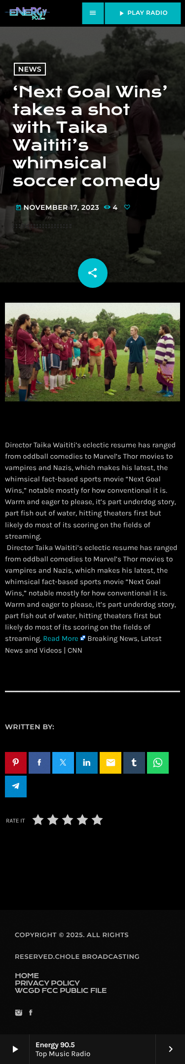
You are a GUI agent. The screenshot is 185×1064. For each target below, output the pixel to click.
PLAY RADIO (142, 13)
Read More (60, 638)
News (29, 69)
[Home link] (27, 13)
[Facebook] (30, 1013)
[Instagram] (18, 1013)
